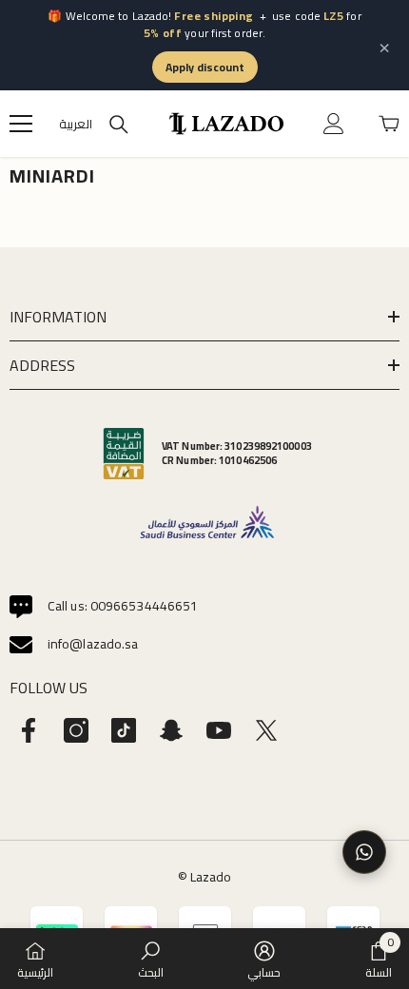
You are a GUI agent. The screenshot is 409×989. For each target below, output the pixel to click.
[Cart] (389, 123)
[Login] (333, 123)
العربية (75, 124)
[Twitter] (266, 730)
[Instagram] (76, 730)
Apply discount (205, 67)
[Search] (118, 124)
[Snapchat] (171, 730)
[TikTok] (124, 730)
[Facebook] (29, 730)
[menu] (21, 123)
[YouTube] (219, 730)
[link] (151, 958)
